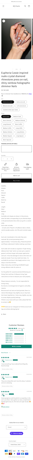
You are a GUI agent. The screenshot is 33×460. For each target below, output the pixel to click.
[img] (5, 357)
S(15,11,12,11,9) (21, 102)
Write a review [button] (16, 346)
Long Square (20, 136)
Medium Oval (17, 116)
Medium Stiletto (7, 132)
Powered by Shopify (20, 457)
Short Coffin (18, 124)
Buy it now (16, 180)
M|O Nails (14, 457)
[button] (3, 6)
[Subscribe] (25, 427)
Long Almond (7, 124)
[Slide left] (13, 69)
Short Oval (6, 116)
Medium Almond (20, 120)
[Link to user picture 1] (5, 410)
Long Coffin (19, 128)
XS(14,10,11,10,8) (7, 102)
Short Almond (7, 120)
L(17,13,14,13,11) (21, 106)
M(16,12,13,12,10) (8, 106)
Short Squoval (7, 140)
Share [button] (4, 314)
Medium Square (7, 136)
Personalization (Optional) (9, 143)
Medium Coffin (7, 128)
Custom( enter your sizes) (10, 109)
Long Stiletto (20, 132)
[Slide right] (20, 69)
